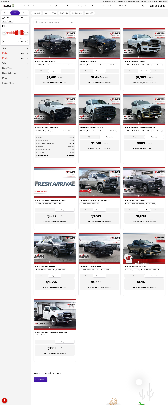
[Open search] (143, 5)
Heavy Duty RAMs (50, 13)
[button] (37, 43)
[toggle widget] (4, 400)
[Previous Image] (36, 43)
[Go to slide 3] (55, 57)
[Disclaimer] (36, 137)
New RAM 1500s (77, 13)
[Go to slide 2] (52, 57)
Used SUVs (89, 13)
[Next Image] (73, 43)
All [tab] (15, 13)
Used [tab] (24, 13)
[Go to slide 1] (49, 57)
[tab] (41, 71)
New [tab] (5, 13)
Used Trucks (64, 13)
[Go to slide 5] (60, 57)
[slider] (4, 32)
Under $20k (36, 13)
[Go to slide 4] (58, 57)
